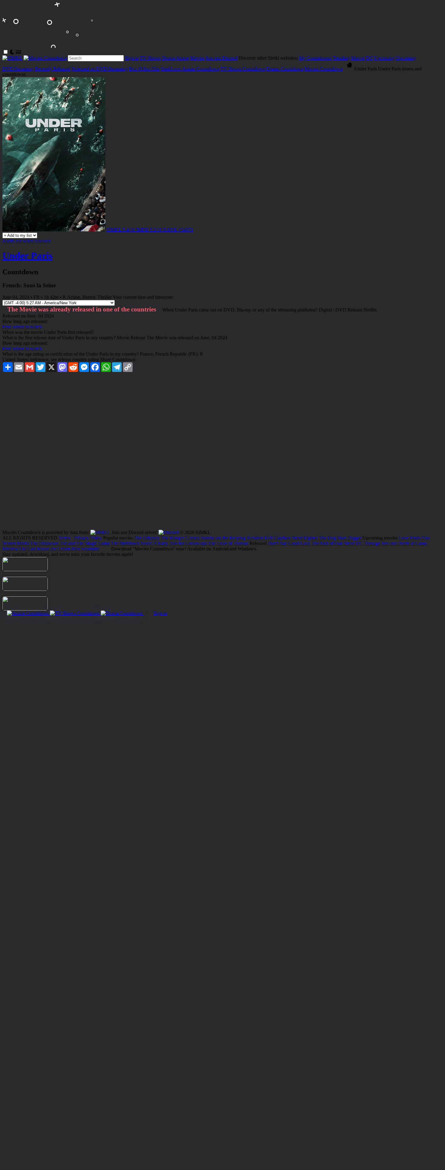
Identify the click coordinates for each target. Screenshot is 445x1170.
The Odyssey (147, 537)
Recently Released (53, 68)
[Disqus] (222, 453)
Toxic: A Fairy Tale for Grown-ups (173, 543)
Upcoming (384, 57)
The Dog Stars (333, 537)
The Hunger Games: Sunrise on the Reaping (203, 537)
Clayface (282, 537)
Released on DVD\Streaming (100, 68)
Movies (197, 57)
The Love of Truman (228, 543)
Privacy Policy (88, 537)
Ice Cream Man (65, 548)
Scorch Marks (15, 543)
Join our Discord (221, 57)
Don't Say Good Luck (289, 543)
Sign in (132, 57)
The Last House (34, 548)
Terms (65, 537)
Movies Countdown (324, 68)
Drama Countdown (284, 68)
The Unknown (44, 543)
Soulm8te (90, 548)
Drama (168, 57)
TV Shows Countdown (242, 68)
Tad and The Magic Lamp (85, 543)
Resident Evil (259, 537)
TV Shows (150, 57)
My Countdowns (315, 57)
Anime (182, 57)
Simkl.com (171, 68)
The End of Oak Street (333, 543)
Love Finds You (414, 537)
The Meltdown (125, 543)
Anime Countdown (200, 68)
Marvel (358, 57)
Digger (354, 537)
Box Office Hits (144, 68)
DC (369, 57)
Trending (341, 57)
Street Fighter (305, 537)
